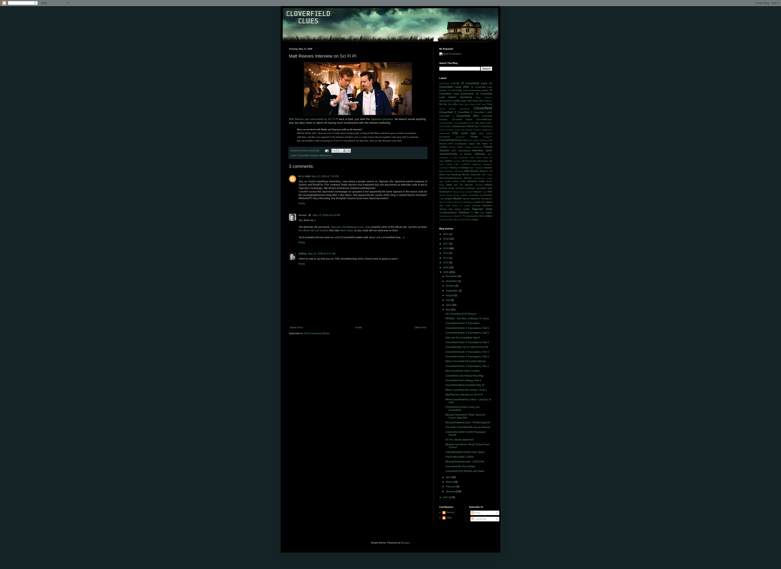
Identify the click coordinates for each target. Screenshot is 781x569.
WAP (450, 219)
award (464, 100)
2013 (446, 253)
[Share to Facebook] (345, 151)
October (450, 285)
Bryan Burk (475, 104)
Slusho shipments (471, 198)
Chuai (489, 104)
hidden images (464, 147)
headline (443, 147)
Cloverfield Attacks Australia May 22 (465, 385)
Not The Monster (463, 184)
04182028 (444, 83)
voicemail (443, 219)
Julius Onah (476, 157)
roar (485, 192)
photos (488, 184)
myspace (472, 181)
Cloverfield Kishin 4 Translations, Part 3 (467, 352)
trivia (456, 216)
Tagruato (477, 209)
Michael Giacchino (471, 174)
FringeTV (488, 137)
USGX (481, 216)
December (452, 276)
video (488, 215)
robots (442, 195)
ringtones (477, 191)
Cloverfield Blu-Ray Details (460, 466)
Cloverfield (303, 155)
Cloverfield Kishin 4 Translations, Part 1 (467, 366)
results (469, 192)
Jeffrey (303, 253)
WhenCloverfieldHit (462, 219)
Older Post (420, 327)
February (451, 486)
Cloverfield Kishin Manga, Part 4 (463, 380)
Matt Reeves (326, 155)
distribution (487, 130)
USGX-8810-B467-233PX (459, 456)
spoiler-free (479, 202)
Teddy (488, 209)
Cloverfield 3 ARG (482, 112)
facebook (460, 137)
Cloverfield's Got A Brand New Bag (464, 375)
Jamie (488, 150)
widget (475, 219)
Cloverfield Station (462, 119)
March (449, 482)
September (452, 290)
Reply (302, 203)
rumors (464, 195)
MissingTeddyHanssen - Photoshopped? (467, 422)
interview (314, 155)
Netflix (482, 181)
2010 (446, 262)
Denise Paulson (473, 130)
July (448, 300)
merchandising (453, 174)
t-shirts (466, 209)
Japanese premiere (382, 119)
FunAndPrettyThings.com (453, 140)
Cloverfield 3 (464, 112)
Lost (456, 164)
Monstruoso (479, 178)
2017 (446, 243)
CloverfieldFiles (446, 123)
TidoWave (463, 212)
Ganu (470, 140)
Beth (481, 100)
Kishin (448, 160)
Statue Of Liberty (461, 205)
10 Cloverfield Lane (474, 83)
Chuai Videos (447, 109)
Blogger (405, 542)
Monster (468, 178)
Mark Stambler (476, 168)
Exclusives (444, 136)
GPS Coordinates (457, 143)
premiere (460, 188)
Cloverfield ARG (467, 115)
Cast (483, 104)
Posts (477, 512)
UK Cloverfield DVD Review (460, 313)
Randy (456, 192)
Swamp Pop (446, 209)
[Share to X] (341, 151)
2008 (446, 272)
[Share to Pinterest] (349, 151)
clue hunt (479, 123)
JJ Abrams (466, 154)
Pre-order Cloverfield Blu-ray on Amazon (467, 427)
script (441, 199)
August (450, 295)
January (450, 491)
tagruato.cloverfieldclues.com (347, 227)
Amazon (488, 97)
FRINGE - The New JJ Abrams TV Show (467, 318)
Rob (490, 191)
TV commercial (470, 216)
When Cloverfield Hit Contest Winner (465, 361)
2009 (446, 267)
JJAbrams (479, 154)
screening (474, 195)
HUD (453, 150)
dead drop (460, 130)
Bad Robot (473, 100)
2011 (446, 258)
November (452, 281)
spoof (489, 202)
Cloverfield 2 (447, 112)
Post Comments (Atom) (316, 333)
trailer (489, 212)
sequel (448, 198)
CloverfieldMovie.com (464, 123)
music (463, 181)
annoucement (446, 100)
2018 (446, 238)
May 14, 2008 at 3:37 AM (321, 253)
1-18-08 (454, 83)
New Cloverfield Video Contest (462, 370)
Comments (480, 519)
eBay (481, 133)
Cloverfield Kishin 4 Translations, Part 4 (467, 342)
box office (453, 104)
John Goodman (460, 157)
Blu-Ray (443, 104)
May (448, 309)
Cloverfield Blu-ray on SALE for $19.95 (466, 347)
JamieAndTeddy (448, 154)
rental (462, 192)
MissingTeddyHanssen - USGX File (464, 461)
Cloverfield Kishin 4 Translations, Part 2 (467, 356)
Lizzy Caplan (446, 164)
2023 (446, 234)
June (449, 305)
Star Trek (444, 205)
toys (482, 212)
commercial (458, 126)
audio (457, 100)
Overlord (479, 185)
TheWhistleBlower (448, 212)
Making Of (455, 167)
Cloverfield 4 (446, 116)
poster (451, 188)
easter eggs (468, 133)
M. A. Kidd (304, 176)
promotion (481, 188)
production (470, 188)
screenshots (486, 195)
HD (490, 144)
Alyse (478, 97)
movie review (452, 181)
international (464, 150)
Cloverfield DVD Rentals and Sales (464, 471)
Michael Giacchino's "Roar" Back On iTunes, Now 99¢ (465, 416)
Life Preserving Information (474, 161)
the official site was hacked (313, 230)
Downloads (444, 133)
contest (469, 126)
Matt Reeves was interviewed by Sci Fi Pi (313, 119)
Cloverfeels (464, 109)
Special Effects (446, 202)
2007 (446, 497)
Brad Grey (464, 104)
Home (358, 327)
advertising (466, 97)
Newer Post (296, 327)
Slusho (457, 198)
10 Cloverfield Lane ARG (465, 85)
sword (458, 209)
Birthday (488, 101)
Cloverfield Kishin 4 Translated (462, 323)
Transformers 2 (446, 216)
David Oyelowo (446, 130)
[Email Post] (326, 150)
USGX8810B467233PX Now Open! (464, 452)
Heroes (452, 147)
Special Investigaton (463, 202)
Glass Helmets (480, 140)
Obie (449, 517)
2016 (446, 248)
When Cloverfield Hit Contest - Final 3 (466, 390)
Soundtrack (486, 198)
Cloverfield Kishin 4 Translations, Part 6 (467, 328)
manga (465, 167)
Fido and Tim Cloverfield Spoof (462, 337)
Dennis (303, 215)
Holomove (477, 147)
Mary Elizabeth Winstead (451, 171)
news (449, 184)
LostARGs (465, 164)
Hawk (485, 143)
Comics (448, 126)
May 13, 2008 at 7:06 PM (325, 176)
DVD (455, 133)
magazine (476, 164)
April (449, 477)
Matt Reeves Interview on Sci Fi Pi (464, 394)
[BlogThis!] (337, 151)
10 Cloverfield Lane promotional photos (468, 90)
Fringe (474, 136)
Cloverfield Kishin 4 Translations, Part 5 (467, 332)
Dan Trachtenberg (483, 126)
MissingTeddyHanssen (450, 178)
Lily (490, 161)
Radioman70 (445, 191)
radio (489, 188)
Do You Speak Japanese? (459, 439)
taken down (346, 230)
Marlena (488, 167)
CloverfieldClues (484, 119)
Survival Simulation (482, 205)
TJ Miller (474, 212)
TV (460, 216)
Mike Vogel (487, 175)
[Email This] (333, 151)
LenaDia (457, 161)
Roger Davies (453, 195)
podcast (443, 188)
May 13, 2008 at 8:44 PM (326, 215)
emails (489, 133)
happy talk (474, 143)
